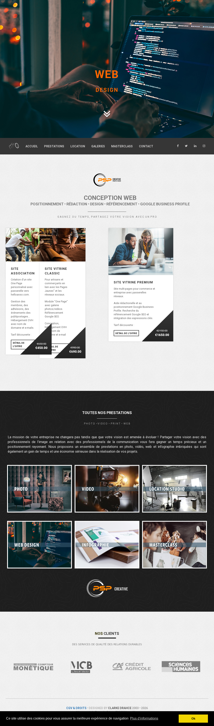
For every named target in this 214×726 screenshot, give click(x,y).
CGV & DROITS (76, 708)
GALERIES (98, 146)
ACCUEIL (31, 146)
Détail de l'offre (18, 344)
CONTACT (146, 146)
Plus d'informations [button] (144, 718)
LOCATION (77, 146)
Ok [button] (193, 718)
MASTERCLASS (122, 146)
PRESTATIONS (54, 146)
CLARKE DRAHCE (119, 708)
